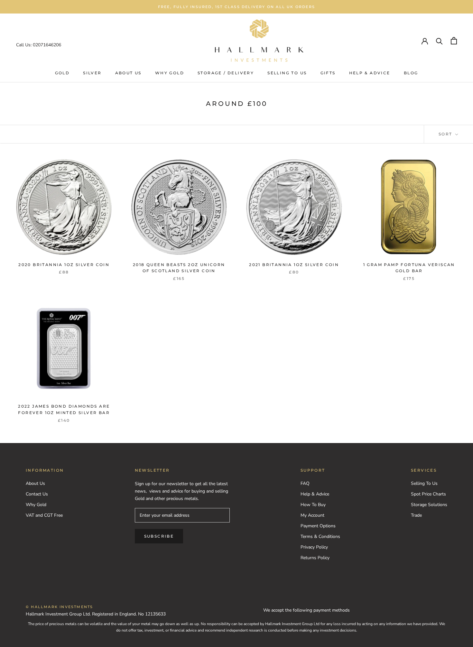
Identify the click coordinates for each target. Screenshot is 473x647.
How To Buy (313, 505)
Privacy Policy (314, 547)
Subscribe (159, 536)
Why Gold (169, 72)
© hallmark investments (59, 607)
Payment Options (318, 526)
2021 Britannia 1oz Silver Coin (294, 264)
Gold (62, 72)
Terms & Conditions (320, 536)
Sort (446, 134)
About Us (128, 72)
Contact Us (37, 494)
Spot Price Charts (428, 494)
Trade (416, 515)
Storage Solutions (429, 505)
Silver (92, 72)
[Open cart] (454, 40)
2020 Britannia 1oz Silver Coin (63, 264)
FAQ (305, 483)
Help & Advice (369, 72)
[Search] (439, 40)
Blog (411, 72)
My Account (312, 515)
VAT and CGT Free (44, 515)
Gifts (328, 72)
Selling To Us (287, 72)
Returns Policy (315, 558)
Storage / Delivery (226, 72)
